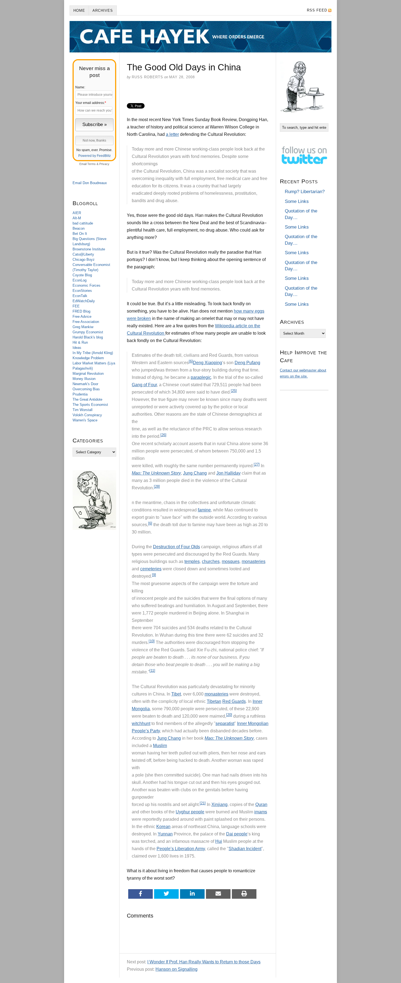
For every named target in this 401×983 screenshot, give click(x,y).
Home (79, 10)
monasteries (253, 561)
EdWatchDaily (84, 301)
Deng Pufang (247, 362)
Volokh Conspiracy (87, 415)
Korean (163, 826)
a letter (172, 134)
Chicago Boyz (84, 259)
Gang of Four (144, 384)
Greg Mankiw (83, 327)
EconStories (82, 291)
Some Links (297, 201)
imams (260, 812)
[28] (157, 486)
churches (211, 561)
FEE (76, 306)
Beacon (79, 228)
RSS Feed (317, 10)
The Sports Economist (90, 405)
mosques (231, 561)
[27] (257, 464)
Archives (102, 10)
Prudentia (80, 394)
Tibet (176, 694)
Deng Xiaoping (207, 362)
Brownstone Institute (89, 249)
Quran (261, 804)
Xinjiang (219, 804)
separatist (225, 723)
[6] (191, 361)
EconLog (79, 280)
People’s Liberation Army (181, 848)
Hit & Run (80, 342)
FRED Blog (81, 311)
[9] (154, 575)
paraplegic (201, 377)
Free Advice (82, 316)
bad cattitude (83, 223)
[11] (152, 671)
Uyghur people (190, 812)
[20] (229, 715)
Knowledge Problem (88, 358)
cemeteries (150, 569)
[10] (152, 641)
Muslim (160, 745)
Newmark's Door (85, 384)
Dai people (236, 834)
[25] (234, 391)
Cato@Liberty (83, 254)
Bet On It (80, 234)
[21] (203, 803)
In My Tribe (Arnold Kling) (93, 353)
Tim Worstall (82, 410)
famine (204, 510)
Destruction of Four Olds (176, 546)
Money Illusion (84, 379)
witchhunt (141, 723)
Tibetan (214, 701)
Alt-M (77, 218)
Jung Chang (195, 473)
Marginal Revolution (88, 373)
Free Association (86, 322)
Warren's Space (85, 420)
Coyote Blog (82, 275)
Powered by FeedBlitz (94, 156)
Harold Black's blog (88, 337)
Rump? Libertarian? (305, 191)
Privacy (104, 164)
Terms (91, 164)
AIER (77, 213)
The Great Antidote (87, 399)
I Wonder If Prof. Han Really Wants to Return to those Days (204, 962)
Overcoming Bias (86, 389)
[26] (163, 435)
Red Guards (234, 701)
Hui (218, 841)
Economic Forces (86, 285)
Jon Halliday (228, 473)
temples (192, 561)
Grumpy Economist (88, 332)
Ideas (77, 348)
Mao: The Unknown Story (156, 473)
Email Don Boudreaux (90, 183)
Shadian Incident (245, 848)
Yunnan (165, 834)
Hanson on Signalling (176, 969)
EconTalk (80, 296)
